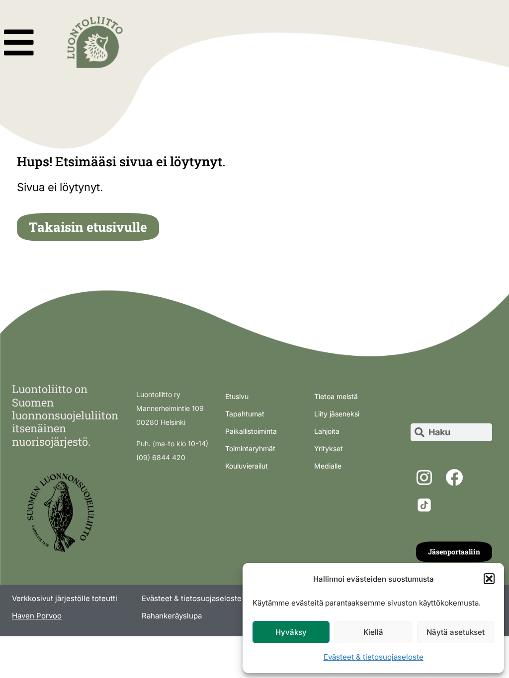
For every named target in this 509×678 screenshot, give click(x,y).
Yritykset (328, 448)
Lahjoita (326, 431)
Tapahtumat (244, 413)
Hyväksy (291, 632)
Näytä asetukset (455, 632)
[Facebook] (454, 477)
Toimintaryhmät (250, 448)
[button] (489, 579)
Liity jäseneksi (336, 413)
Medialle (327, 466)
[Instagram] (424, 477)
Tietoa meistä (336, 396)
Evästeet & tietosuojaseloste (374, 657)
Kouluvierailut (246, 466)
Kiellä (373, 632)
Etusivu (237, 396)
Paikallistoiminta (251, 431)
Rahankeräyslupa (172, 615)
